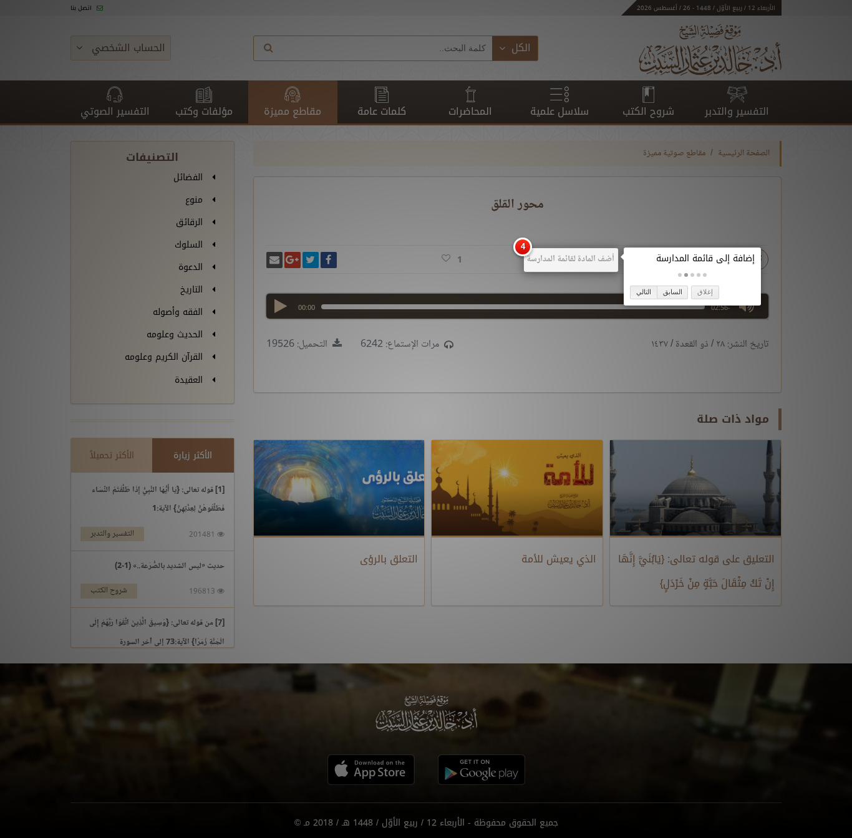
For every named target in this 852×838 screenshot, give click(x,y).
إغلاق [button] (705, 292)
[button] (705, 275)
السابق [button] (672, 292)
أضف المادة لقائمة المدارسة (570, 259)
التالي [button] (643, 292)
